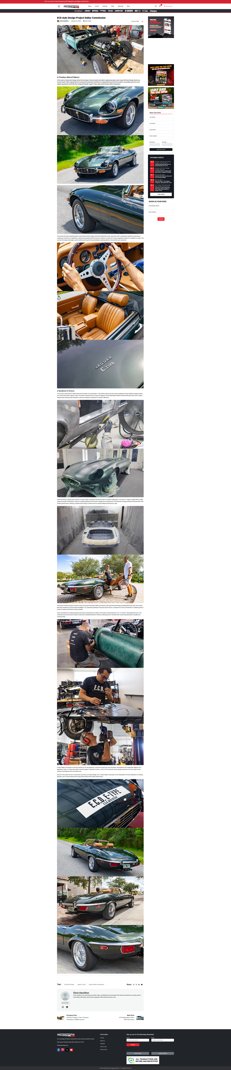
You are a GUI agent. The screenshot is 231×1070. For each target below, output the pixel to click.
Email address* (152, 212)
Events (97, 6)
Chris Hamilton (81, 992)
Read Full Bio (65, 1003)
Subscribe (120, 6)
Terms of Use (103, 1046)
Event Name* (153, 129)
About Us (102, 1040)
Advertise (102, 1043)
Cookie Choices (162, 1053)
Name (128, 1037)
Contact (102, 1037)
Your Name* (152, 117)
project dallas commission (96, 984)
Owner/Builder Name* (154, 205)
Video (112, 6)
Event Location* (153, 136)
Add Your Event (161, 149)
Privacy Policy (103, 1049)
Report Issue (137, 1053)
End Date (164, 142)
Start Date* (152, 142)
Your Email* (152, 123)
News (89, 6)
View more (161, 194)
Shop (128, 6)
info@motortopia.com (62, 1045)
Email (152, 1037)
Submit (161, 219)
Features (104, 6)
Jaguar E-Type (81, 984)
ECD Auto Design (69, 984)
